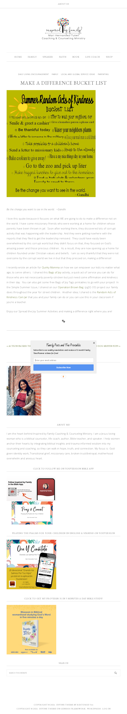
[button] (63, 345)
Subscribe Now (63, 367)
